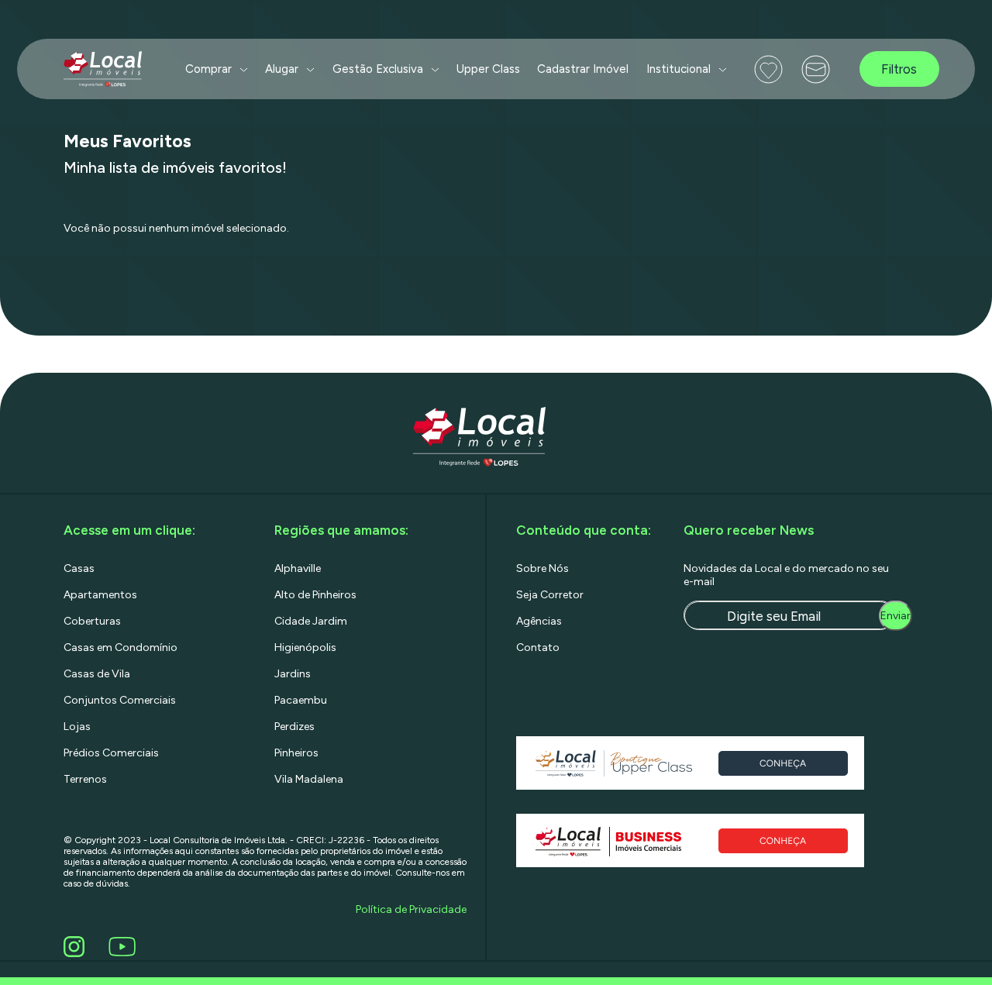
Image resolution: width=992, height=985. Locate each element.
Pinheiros (296, 752)
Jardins (292, 673)
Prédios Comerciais (111, 752)
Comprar (208, 69)
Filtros (899, 69)
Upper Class (488, 69)
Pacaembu (300, 700)
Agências (539, 621)
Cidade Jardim (310, 621)
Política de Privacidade (411, 909)
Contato (538, 647)
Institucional (678, 69)
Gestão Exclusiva (377, 69)
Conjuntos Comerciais (120, 700)
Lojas (77, 726)
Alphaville (297, 568)
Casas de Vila (97, 673)
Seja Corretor (550, 594)
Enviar (895, 615)
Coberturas (92, 621)
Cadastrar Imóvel (583, 69)
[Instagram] (77, 946)
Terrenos (85, 779)
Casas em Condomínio (120, 647)
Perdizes (294, 726)
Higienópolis (305, 647)
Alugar (281, 69)
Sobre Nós (542, 568)
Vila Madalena (308, 779)
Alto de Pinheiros (315, 594)
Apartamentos (100, 594)
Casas (79, 568)
